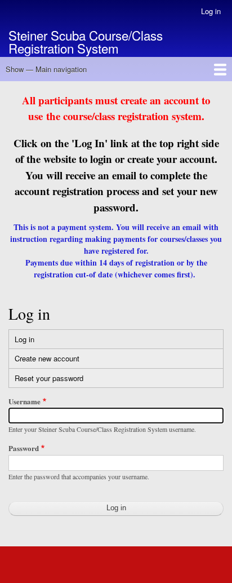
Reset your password (49, 378)
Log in (211, 11)
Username (24, 401)
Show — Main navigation (46, 69)
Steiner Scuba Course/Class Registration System (85, 41)
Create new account (47, 358)
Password (23, 448)
